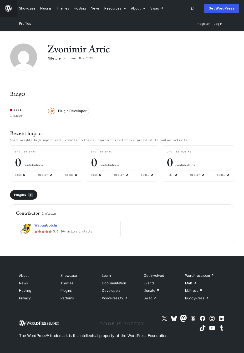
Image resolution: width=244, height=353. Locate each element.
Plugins (22, 195)
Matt (190, 283)
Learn (106, 275)
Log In (218, 23)
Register (204, 23)
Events (149, 283)
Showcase (69, 275)
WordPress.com (199, 275)
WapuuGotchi (45, 225)
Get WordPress (221, 8)
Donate (151, 290)
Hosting (25, 290)
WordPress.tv (114, 298)
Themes (67, 283)
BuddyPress (196, 298)
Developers (111, 290)
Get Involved (154, 275)
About (24, 275)
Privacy (25, 298)
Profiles (25, 23)
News (23, 283)
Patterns (67, 298)
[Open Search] (192, 8)
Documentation (114, 283)
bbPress (193, 290)
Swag (150, 298)
